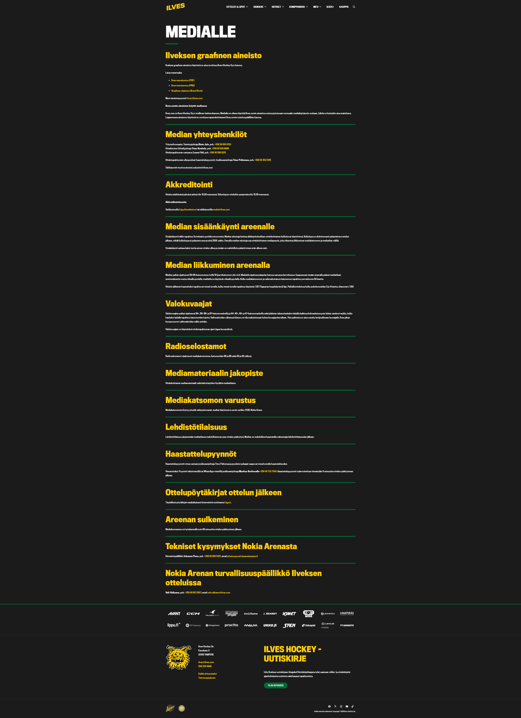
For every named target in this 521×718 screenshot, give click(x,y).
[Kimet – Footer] (289, 613)
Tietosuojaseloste (206, 677)
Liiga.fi (228, 502)
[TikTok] (353, 706)
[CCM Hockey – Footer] (193, 613)
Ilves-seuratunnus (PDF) (182, 80)
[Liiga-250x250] (170, 708)
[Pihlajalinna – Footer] (212, 625)
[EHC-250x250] (181, 708)
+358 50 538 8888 (220, 148)
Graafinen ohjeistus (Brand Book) (186, 90)
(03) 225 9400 (205, 666)
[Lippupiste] (174, 625)
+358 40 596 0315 (217, 152)
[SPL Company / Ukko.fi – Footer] (270, 625)
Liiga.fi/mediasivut (188, 209)
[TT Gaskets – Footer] (347, 625)
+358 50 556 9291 (212, 556)
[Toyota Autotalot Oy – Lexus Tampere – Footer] (327, 625)
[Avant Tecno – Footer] (174, 613)
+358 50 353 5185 (263, 160)
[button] (247, 6)
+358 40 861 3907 (193, 592)
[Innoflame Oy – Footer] (250, 613)
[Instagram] (341, 706)
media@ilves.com (221, 209)
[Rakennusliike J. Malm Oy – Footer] (250, 625)
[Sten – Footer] (289, 625)
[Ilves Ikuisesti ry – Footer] (231, 613)
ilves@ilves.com (195, 98)
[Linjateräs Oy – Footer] (347, 613)
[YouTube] (347, 706)
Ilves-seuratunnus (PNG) (183, 85)
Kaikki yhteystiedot (207, 673)
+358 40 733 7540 (268, 471)
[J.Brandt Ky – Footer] (270, 613)
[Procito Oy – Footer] (231, 625)
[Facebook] (330, 706)
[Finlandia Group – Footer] (212, 613)
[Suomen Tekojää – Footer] (308, 625)
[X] (335, 706)
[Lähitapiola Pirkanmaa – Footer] (327, 613)
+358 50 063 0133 (223, 144)
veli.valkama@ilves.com (219, 592)
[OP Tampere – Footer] (193, 625)
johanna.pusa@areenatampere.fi (242, 556)
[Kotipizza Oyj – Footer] (308, 613)
